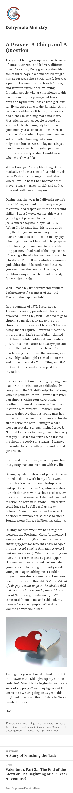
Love (47, 730)
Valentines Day (31, 730)
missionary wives (41, 727)
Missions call (59, 727)
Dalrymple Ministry (26, 27)
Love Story (25, 727)
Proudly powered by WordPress (23, 788)
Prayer (54, 730)
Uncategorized (14, 730)
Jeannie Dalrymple (43, 723)
